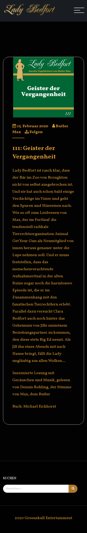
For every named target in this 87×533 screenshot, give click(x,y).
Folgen (36, 132)
